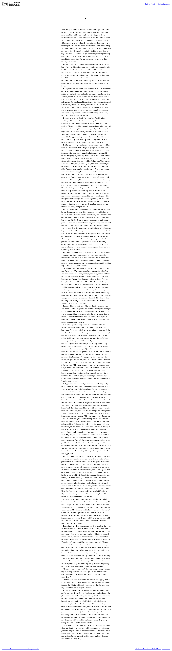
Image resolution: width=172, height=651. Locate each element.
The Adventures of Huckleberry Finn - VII (152, 649)
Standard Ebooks (11, 4)
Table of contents (164, 4)
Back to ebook (150, 4)
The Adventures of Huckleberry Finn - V (20, 649)
